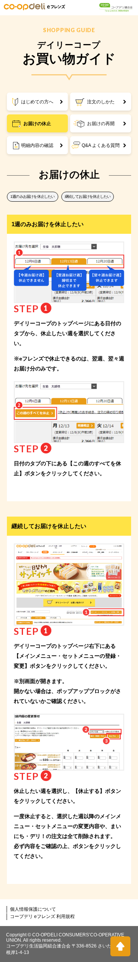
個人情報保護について (33, 909)
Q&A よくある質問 (101, 145)
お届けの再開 (101, 123)
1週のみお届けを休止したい (32, 196)
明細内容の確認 (37, 145)
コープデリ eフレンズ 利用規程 (42, 916)
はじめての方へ (37, 101)
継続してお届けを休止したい (88, 196)
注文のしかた (101, 101)
